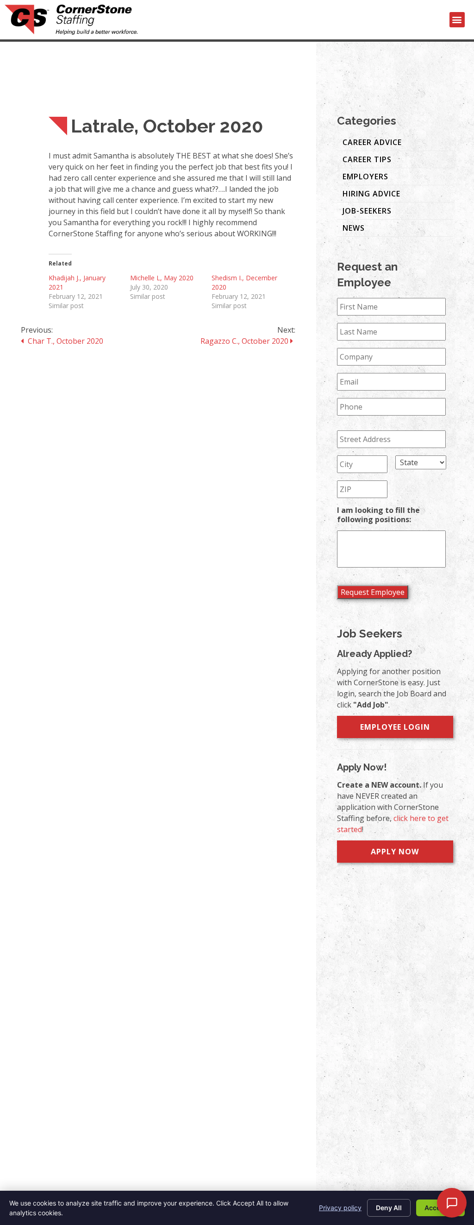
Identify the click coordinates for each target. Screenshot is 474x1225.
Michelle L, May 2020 (161, 277)
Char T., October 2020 (64, 341)
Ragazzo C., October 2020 (245, 341)
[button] (457, 19)
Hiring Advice (371, 194)
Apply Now (395, 851)
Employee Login (395, 727)
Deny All (389, 1208)
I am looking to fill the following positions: (378, 515)
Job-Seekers (367, 211)
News (354, 228)
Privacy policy (340, 1208)
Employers (365, 176)
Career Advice (372, 142)
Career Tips (367, 159)
